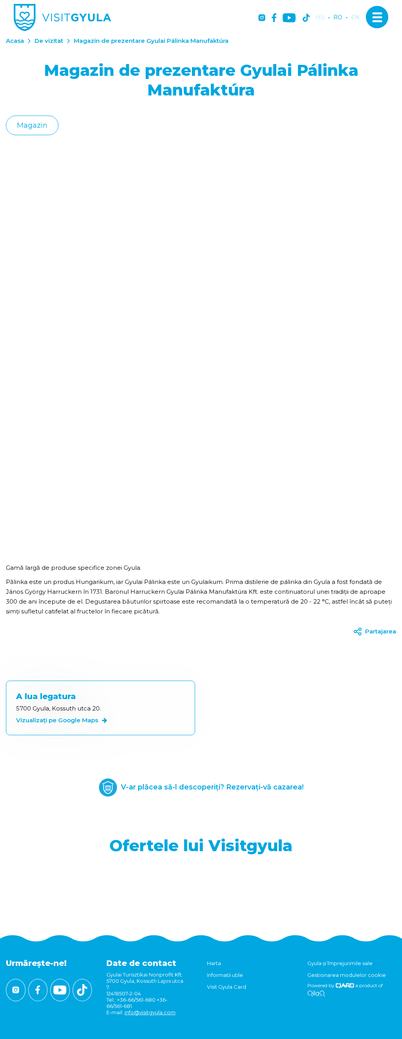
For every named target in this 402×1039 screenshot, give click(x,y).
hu (320, 17)
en (355, 17)
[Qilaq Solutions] (316, 994)
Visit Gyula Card (226, 987)
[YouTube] (289, 18)
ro (337, 17)
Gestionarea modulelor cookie (346, 975)
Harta (214, 963)
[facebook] (274, 18)
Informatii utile (225, 975)
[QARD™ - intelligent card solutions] (345, 985)
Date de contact (141, 963)
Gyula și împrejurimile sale (340, 963)
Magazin (32, 125)
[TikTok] (306, 18)
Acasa (15, 40)
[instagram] (261, 18)
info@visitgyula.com (149, 1012)
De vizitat (49, 40)
